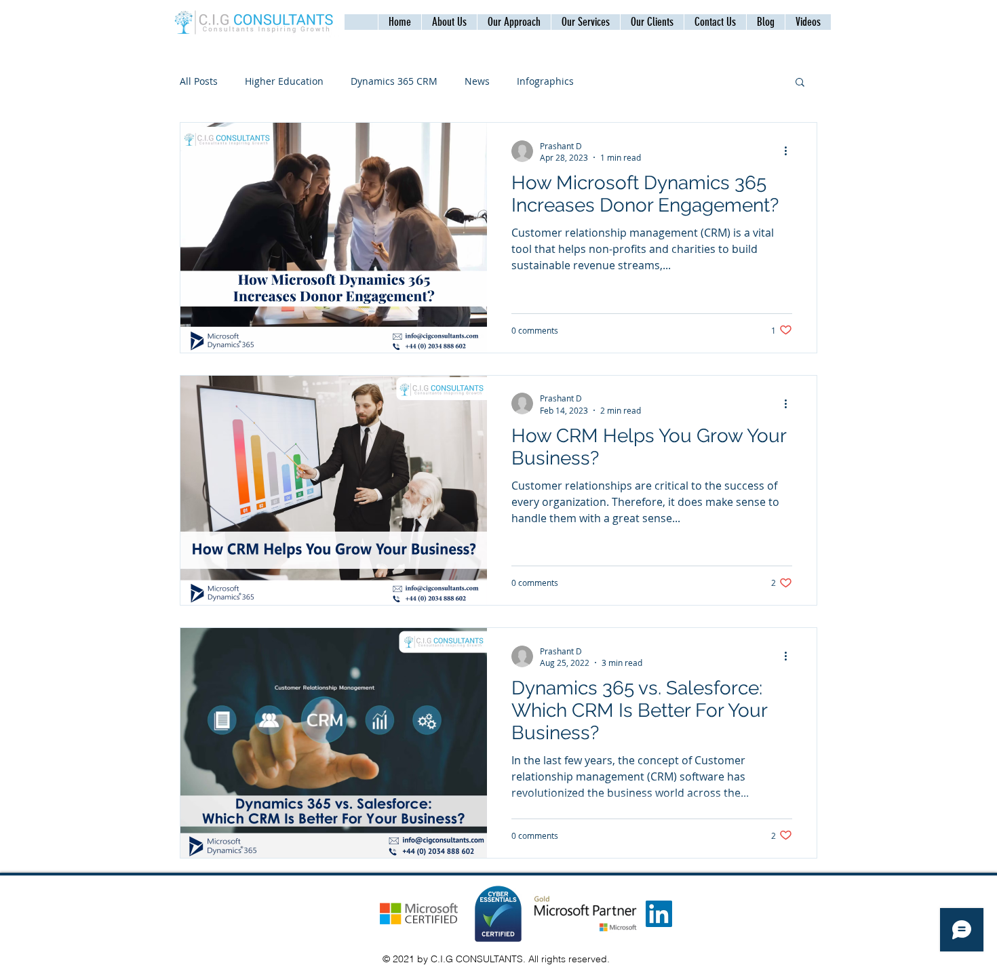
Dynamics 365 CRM (394, 81)
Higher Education (284, 81)
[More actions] (790, 151)
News (477, 81)
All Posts (199, 81)
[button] (715, 22)
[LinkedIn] (659, 914)
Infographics (545, 81)
